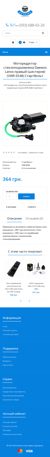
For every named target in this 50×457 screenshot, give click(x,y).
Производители (9, 387)
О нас (5, 326)
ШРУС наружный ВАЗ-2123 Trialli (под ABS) (36, 286)
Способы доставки (11, 334)
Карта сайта (8, 365)
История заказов (10, 426)
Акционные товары (11, 399)
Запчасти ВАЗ (25, 82)
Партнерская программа (13, 395)
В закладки (11, 207)
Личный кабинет (10, 422)
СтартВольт (27, 162)
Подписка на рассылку (12, 434)
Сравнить (32, 207)
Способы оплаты (10, 330)
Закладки (7, 430)
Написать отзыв (36, 152)
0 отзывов (22, 152)
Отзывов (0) (34, 218)
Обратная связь (9, 357)
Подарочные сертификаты (14, 391)
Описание (14, 218)
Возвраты (7, 361)
